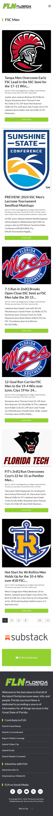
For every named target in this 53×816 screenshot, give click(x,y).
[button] (49, 6)
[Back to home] (17, 6)
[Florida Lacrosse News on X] (33, 791)
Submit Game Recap (11, 726)
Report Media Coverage (13, 738)
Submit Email (8, 750)
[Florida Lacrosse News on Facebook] (12, 791)
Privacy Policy (38, 801)
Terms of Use (28, 801)
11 (40, 620)
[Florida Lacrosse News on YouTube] (26, 791)
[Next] (47, 620)
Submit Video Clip (10, 744)
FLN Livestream (28, 657)
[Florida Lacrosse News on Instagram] (19, 791)
